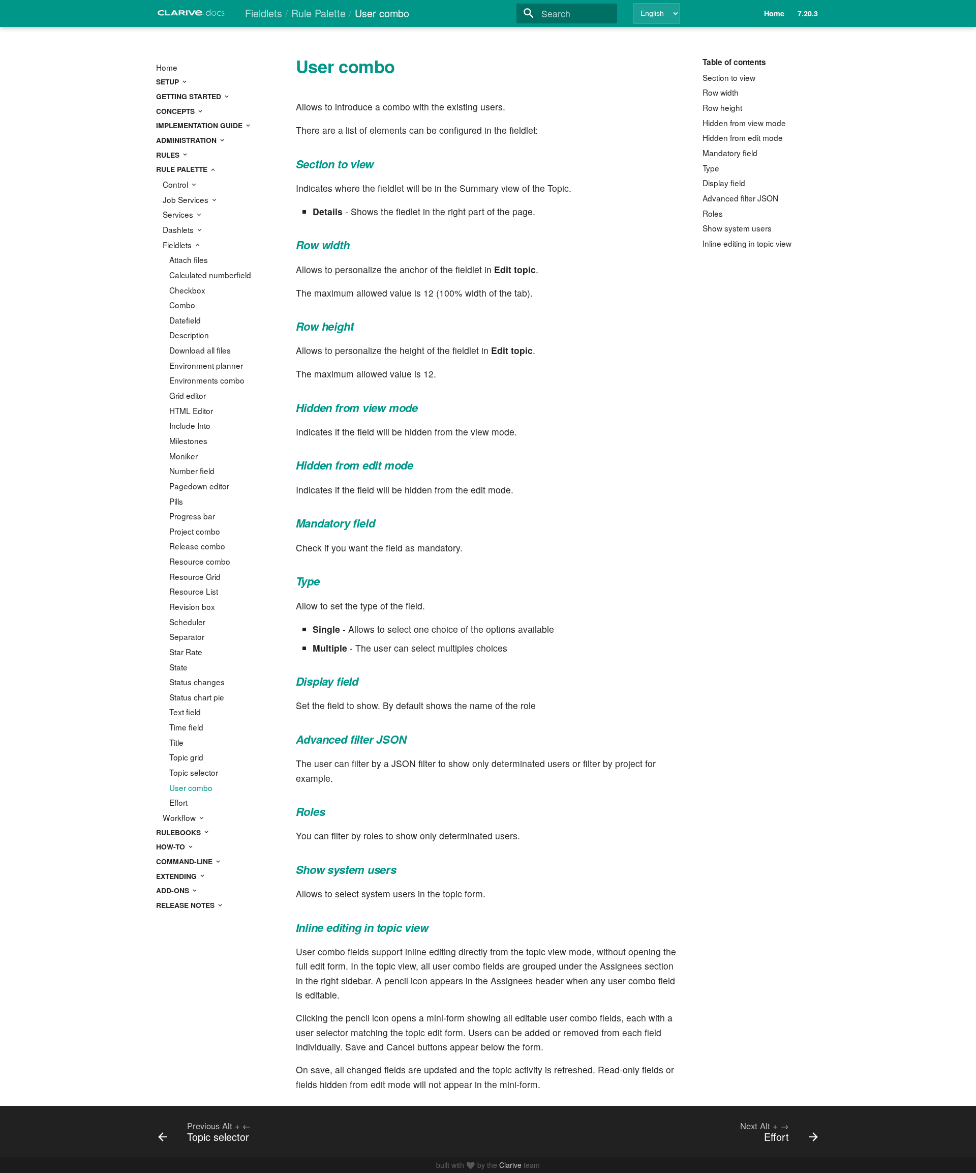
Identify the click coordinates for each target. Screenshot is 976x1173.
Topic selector (193, 772)
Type (711, 168)
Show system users (737, 228)
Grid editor (187, 395)
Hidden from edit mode (743, 137)
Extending (177, 876)
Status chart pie (196, 697)
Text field (185, 712)
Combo (182, 305)
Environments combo (207, 380)
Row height (722, 107)
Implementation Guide (200, 125)
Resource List (193, 591)
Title (176, 742)
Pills (176, 501)
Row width (721, 92)
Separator (186, 636)
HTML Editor (191, 410)
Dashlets (179, 229)
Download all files (200, 350)
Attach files (188, 259)
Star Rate (185, 652)
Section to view (729, 77)
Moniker (183, 456)
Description (189, 335)
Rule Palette (182, 169)
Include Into (189, 425)
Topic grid (186, 757)
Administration (187, 140)
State (178, 667)
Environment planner (206, 365)
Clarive (510, 1165)
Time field (186, 727)
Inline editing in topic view (747, 243)
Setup (168, 81)
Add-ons (173, 890)
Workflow (180, 817)
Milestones (188, 440)
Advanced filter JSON (740, 198)
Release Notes (186, 905)
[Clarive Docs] (191, 15)
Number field (192, 470)
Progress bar (192, 516)
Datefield (185, 320)
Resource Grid (195, 576)
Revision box (192, 606)
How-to (171, 846)
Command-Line (185, 861)
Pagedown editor (199, 486)
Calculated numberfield (210, 275)
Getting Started (189, 96)
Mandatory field (730, 153)
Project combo (194, 531)
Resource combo (199, 561)
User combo (190, 787)
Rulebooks (179, 832)
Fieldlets (178, 245)
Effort (178, 802)
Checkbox (187, 290)
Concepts (176, 111)
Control (176, 184)
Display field (724, 183)
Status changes (197, 682)
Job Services (186, 199)
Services (179, 214)
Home (166, 67)
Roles (713, 213)
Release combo (197, 546)
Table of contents (734, 62)
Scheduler (187, 622)
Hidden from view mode (744, 123)
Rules (168, 155)
